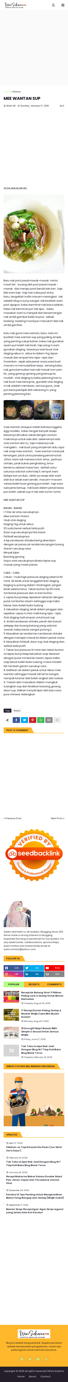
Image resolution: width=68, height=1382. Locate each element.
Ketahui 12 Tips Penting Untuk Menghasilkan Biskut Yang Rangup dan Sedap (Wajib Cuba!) (35, 1196)
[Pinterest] (32, 720)
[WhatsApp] (40, 720)
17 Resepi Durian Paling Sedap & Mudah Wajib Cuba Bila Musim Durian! (41, 1014)
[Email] (49, 720)
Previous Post (13, 818)
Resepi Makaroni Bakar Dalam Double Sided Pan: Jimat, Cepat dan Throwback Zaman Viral (34, 1180)
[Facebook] (16, 720)
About (32, 1376)
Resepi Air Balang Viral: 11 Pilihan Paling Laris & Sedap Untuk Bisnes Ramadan (42, 996)
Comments (54, 984)
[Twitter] (24, 720)
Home (7, 91)
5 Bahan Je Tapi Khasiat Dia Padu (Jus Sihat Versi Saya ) (34, 1149)
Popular (13, 984)
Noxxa (16, 91)
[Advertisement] (34, 48)
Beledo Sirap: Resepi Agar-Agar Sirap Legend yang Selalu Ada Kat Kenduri (34, 1211)
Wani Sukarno (56, 1371)
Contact (45, 1376)
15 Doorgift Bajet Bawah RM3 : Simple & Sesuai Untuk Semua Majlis (40, 1032)
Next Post (57, 818)
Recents (34, 984)
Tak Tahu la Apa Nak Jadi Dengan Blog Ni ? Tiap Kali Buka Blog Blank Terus (41, 1049)
